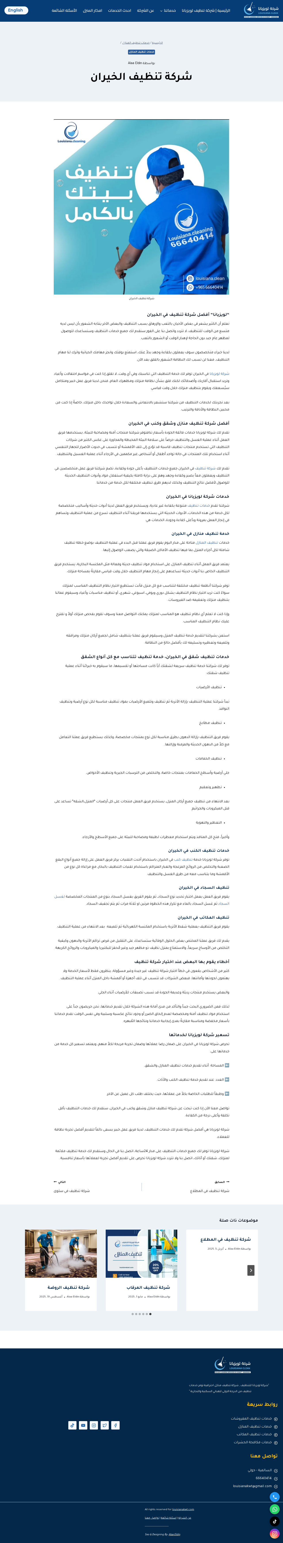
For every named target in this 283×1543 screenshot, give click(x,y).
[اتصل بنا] (275, 1497)
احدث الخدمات (119, 10)
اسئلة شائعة (168, 1518)
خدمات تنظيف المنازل (141, 52)
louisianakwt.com (183, 1509)
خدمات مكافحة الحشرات (253, 1443)
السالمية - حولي (260, 1471)
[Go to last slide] (250, 1270)
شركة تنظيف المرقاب (148, 1288)
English (15, 10)
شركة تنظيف (205, 469)
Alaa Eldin (135, 63)
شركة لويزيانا (219, 374)
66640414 (264, 1478)
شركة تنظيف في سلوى (72, 1187)
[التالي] (32, 1270)
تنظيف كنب (183, 860)
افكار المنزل (92, 10)
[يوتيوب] (83, 1425)
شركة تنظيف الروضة (69, 1288)
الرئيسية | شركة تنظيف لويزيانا (206, 10)
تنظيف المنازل (207, 543)
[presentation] (142, 1253)
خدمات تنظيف (198, 506)
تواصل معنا (152, 1518)
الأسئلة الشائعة (64, 10)
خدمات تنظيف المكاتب (254, 1435)
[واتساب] (275, 1509)
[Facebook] (115, 1425)
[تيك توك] (72, 1425)
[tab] (150, 1314)
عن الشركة (145, 10)
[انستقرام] (275, 1534)
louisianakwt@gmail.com (252, 1486)
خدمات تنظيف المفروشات (251, 1419)
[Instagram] (94, 1425)
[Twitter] (105, 1425)
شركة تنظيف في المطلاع (209, 1187)
